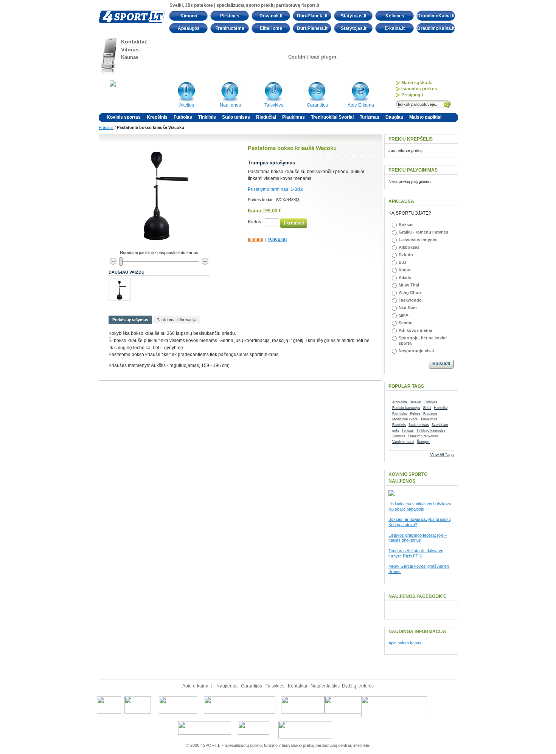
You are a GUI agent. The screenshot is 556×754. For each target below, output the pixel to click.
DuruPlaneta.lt (312, 16)
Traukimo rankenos (423, 436)
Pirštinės (229, 16)
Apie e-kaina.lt (197, 686)
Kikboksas (409, 247)
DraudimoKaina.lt (436, 16)
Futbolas (430, 402)
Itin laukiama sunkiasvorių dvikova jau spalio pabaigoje (419, 506)
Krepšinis (430, 413)
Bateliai (415, 402)
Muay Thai (409, 285)
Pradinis (106, 127)
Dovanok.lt (271, 16)
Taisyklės (276, 686)
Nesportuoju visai (416, 350)
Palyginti (277, 239)
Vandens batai (403, 442)
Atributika (399, 402)
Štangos (423, 442)
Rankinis (399, 425)
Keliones (394, 16)
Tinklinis (398, 436)
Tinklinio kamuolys (431, 430)
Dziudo (406, 254)
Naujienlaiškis (325, 686)
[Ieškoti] (447, 104)
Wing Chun (410, 292)
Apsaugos (189, 28)
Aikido (405, 277)
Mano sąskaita (417, 82)
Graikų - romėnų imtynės (423, 232)
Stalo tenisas (418, 425)
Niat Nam (408, 307)
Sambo (406, 322)
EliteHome (271, 28)
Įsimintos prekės (419, 88)
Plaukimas (429, 419)
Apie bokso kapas (404, 643)
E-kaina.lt (395, 28)
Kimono (188, 16)
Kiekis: (255, 221)
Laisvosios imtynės (418, 239)
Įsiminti (255, 239)
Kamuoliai (399, 413)
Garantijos (252, 686)
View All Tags (442, 454)
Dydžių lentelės (358, 686)
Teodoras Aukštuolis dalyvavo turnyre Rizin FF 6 (415, 553)
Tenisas (408, 430)
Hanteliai (440, 408)
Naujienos (227, 686)
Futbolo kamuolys (406, 408)
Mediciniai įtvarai (405, 419)
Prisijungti (412, 95)
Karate (405, 270)
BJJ (402, 262)
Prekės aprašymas (130, 319)
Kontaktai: (134, 42)
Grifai (427, 408)
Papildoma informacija (176, 319)
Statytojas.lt (354, 16)
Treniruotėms (230, 28)
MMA (403, 315)
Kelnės (415, 413)
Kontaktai (297, 686)
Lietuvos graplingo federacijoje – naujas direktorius (417, 538)
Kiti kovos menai (415, 330)
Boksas (406, 224)
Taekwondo (410, 300)
